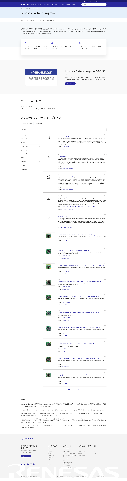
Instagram (31, 464)
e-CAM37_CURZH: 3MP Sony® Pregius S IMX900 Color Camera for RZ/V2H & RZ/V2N (78, 312)
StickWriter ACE (61, 216)
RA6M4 (67, 225)
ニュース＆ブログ (30, 20)
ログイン (104, 1)
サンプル (93, 1)
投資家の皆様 (51, 453)
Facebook (28, 464)
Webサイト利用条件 (60, 476)
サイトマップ (93, 476)
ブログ (49, 462)
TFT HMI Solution (62, 156)
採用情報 (50, 451)
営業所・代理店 (81, 455)
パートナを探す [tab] (38, 123)
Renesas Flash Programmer (69, 453)
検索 (93, 4)
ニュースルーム (51, 455)
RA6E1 (71, 225)
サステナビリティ (51, 457)
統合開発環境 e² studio (68, 449)
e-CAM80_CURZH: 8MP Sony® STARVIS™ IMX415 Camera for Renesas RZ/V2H (77, 343)
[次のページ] (81, 389)
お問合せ (50, 459)
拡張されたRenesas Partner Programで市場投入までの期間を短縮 (38, 109)
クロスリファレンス (67, 470)
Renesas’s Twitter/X (25, 464)
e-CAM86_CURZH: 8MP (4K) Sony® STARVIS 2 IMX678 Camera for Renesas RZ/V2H (78, 327)
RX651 (67, 166)
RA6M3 (64, 166)
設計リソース (23, 8)
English (95, 449)
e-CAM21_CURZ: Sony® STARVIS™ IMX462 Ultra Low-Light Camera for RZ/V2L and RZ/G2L (80, 266)
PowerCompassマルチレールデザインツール (69, 463)
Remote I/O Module (62, 136)
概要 (22, 20)
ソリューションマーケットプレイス (46, 20)
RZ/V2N (68, 255)
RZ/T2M (68, 146)
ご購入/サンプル (81, 451)
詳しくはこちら (70, 83)
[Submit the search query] (22, 129)
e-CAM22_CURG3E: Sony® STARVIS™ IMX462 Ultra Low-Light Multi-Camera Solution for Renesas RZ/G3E (82, 374)
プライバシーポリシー (69, 476)
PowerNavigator (66, 465)
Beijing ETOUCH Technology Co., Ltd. (69, 148)
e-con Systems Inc (65, 242)
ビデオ (49, 464)
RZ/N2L (64, 146)
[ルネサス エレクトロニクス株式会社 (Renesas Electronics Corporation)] (25, 5)
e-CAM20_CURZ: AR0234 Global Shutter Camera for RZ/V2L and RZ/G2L (76, 235)
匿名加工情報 (78, 476)
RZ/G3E (64, 364)
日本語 (95, 453)
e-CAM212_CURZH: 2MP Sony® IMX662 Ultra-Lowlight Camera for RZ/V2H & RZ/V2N (78, 281)
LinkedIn (34, 464)
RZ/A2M (74, 166)
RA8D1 (70, 166)
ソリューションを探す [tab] (27, 123)
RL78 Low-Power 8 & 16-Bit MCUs (70, 206)
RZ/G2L (67, 240)
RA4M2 (77, 225)
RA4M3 (74, 225)
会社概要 (50, 449)
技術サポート (81, 449)
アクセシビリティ (86, 476)
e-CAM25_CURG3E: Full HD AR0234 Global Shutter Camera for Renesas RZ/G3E (77, 358)
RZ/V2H (64, 255)
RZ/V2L (64, 240)
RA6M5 (64, 225)
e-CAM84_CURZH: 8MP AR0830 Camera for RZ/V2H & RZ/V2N (73, 250)
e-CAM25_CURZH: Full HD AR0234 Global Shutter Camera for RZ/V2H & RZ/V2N (77, 296)
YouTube (21, 464)
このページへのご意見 (101, 476)
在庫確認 (80, 453)
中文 (94, 451)
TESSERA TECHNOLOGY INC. (67, 209)
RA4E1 (81, 225)
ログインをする (26, 456)
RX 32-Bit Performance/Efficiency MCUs (86, 206)
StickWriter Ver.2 (62, 197)
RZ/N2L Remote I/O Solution (64, 176)
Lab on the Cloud (67, 467)
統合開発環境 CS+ (67, 451)
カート (98, 1)
